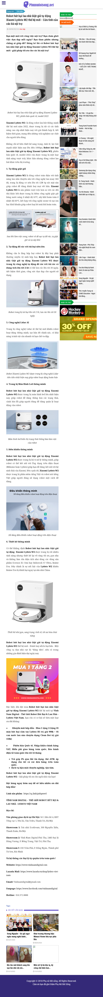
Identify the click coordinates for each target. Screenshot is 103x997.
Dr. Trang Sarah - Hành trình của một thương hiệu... (86, 184)
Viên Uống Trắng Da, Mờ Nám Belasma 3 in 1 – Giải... (87, 151)
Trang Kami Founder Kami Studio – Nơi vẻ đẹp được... (88, 128)
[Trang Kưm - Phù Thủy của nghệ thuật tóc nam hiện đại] (69, 249)
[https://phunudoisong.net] (38, 5)
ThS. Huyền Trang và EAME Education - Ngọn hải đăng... (87, 293)
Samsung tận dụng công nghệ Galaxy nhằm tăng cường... (87, 173)
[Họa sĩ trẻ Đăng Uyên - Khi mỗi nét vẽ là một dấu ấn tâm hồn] (69, 163)
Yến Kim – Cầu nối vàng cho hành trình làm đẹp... (87, 40)
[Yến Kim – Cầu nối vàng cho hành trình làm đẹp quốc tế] (69, 44)
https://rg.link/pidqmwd (35, 793)
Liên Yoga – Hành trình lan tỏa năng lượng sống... (88, 258)
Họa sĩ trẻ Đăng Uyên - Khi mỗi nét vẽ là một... (88, 161)
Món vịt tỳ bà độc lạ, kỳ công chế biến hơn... (43, 966)
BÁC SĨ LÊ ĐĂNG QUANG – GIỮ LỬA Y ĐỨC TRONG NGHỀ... (87, 66)
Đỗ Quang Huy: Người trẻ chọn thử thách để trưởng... (87, 56)
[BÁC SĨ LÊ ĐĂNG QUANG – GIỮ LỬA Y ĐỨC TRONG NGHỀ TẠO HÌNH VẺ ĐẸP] (69, 74)
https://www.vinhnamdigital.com (31, 864)
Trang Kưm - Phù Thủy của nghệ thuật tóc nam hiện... (87, 247)
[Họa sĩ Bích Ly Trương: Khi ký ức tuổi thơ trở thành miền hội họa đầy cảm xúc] (69, 31)
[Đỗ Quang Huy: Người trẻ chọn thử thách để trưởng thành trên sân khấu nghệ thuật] (69, 57)
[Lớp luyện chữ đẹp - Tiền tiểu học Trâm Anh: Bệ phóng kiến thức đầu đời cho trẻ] (69, 93)
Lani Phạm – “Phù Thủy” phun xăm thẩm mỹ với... (87, 103)
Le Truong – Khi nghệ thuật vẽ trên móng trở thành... (86, 141)
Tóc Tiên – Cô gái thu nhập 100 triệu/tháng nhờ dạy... (87, 116)
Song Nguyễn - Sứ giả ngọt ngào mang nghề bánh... (18, 935)
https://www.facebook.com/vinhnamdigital (36, 888)
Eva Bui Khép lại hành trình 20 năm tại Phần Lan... (86, 270)
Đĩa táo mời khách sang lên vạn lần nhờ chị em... (18, 966)
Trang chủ (10, 11)
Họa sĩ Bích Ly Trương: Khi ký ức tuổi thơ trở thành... (88, 27)
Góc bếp (20, 11)
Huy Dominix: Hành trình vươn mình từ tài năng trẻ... (87, 222)
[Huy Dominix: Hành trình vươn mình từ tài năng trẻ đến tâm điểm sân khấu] (69, 230)
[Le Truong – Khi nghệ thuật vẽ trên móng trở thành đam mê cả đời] (69, 142)
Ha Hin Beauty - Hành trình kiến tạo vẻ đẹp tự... (87, 193)
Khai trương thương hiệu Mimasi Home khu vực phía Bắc (45, 937)
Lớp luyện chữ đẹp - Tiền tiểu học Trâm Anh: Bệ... (87, 89)
